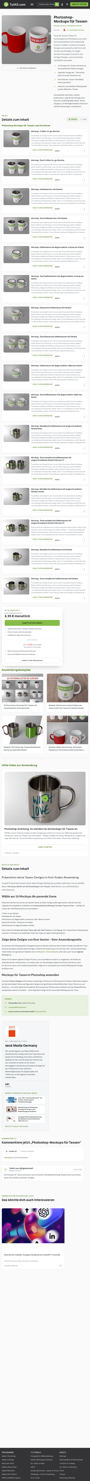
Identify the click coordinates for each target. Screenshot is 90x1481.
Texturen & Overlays (67, 1463)
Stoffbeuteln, (40, 952)
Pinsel (61, 1470)
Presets (62, 1474)
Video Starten (45, 847)
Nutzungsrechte (40, 1011)
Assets (62, 1452)
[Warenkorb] (67, 4)
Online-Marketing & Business (42, 1460)
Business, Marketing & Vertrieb (71, 26)
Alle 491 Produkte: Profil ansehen (16, 1126)
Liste (84, 119)
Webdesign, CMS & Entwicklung (43, 1474)
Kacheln (74, 119)
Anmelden (8, 1157)
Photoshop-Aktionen (67, 1478)
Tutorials (36, 1452)
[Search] (57, 4)
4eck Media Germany (77, 30)
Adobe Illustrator (8, 1470)
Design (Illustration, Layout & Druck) (45, 1470)
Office (33, 1467)
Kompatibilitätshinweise (17, 1007)
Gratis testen (79, 4)
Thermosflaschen (52, 952)
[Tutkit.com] (14, 4)
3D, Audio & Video (38, 1463)
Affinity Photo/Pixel (9, 1467)
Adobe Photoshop (9, 1456)
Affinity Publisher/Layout (11, 1478)
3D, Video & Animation (68, 1467)
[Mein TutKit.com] (62, 4)
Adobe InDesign (8, 1460)
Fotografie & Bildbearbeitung (42, 1456)
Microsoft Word (8, 1463)
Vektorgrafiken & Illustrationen (71, 1460)
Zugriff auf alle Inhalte (32, 623)
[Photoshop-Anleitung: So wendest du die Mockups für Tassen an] (45, 798)
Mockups (57, 26)
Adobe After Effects (9, 1474)
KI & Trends (35, 1478)
